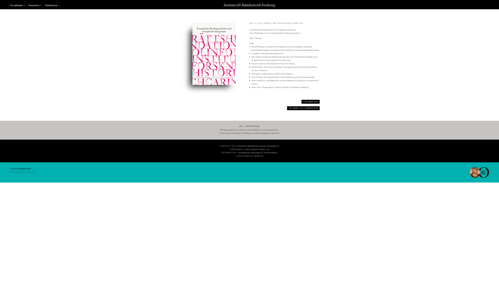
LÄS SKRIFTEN (310, 102)
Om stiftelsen (16, 6)
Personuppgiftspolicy (22, 172)
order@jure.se (247, 156)
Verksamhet (34, 6)
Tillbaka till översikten (303, 108)
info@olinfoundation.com (259, 149)
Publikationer (51, 6)
